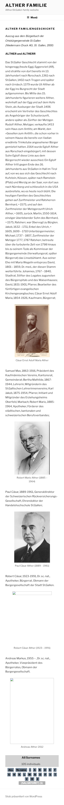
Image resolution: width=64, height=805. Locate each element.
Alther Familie (26, 5)
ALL (10, 769)
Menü (34, 17)
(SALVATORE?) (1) (32, 782)
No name (21, 769)
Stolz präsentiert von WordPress (23, 796)
